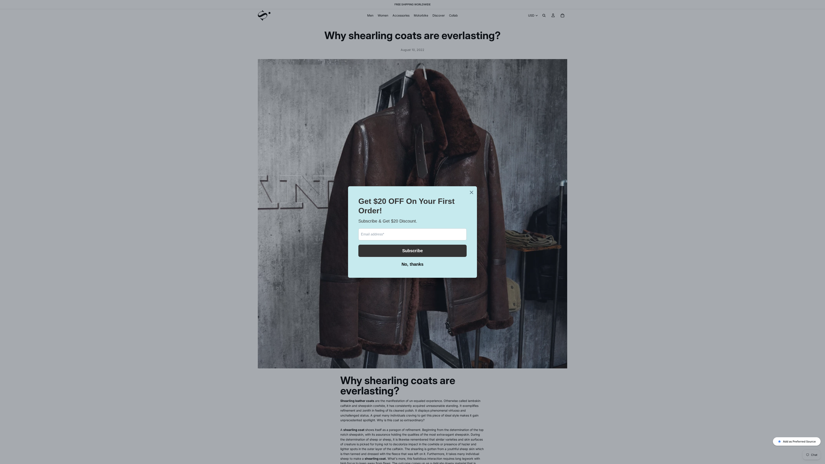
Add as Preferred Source (799, 441)
